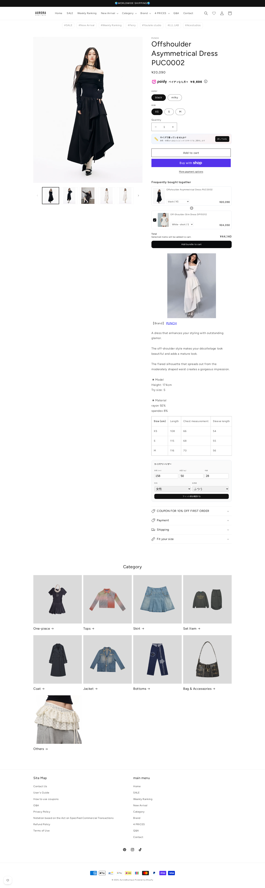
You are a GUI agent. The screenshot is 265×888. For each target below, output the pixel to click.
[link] (159, 196)
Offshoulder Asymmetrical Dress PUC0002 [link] (189, 189)
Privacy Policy (41, 811)
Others (38, 749)
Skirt (136, 629)
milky (174, 97)
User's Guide (41, 792)
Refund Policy (41, 824)
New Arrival (140, 805)
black (158, 97)
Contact (138, 837)
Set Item (189, 629)
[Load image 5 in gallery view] (125, 195)
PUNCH (171, 323)
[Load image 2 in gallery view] (69, 195)
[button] (109, 13)
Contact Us (40, 786)
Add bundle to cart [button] (191, 244)
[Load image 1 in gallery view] (50, 195)
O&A (36, 805)
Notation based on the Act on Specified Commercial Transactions (73, 818)
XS (157, 111)
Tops (86, 629)
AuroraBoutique (127, 880)
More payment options (191, 171)
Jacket (88, 689)
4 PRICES (139, 824)
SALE (136, 792)
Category (139, 811)
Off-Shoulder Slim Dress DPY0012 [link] (188, 214)
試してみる (222, 139)
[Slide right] (138, 195)
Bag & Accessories (197, 689)
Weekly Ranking (142, 799)
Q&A (136, 830)
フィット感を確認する (192, 496)
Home (137, 786)
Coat (37, 689)
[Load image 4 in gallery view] (106, 195)
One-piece (41, 629)
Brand (136, 818)
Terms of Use (41, 830)
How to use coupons (46, 799)
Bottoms (139, 689)
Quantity (156, 119)
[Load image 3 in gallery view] (88, 195)
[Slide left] (37, 195)
